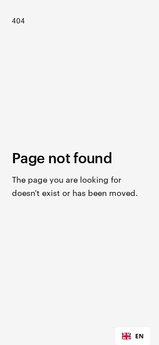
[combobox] (132, 336)
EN (139, 336)
